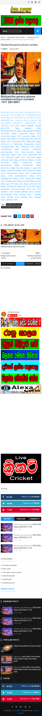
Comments (34, 519)
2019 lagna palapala (9, 565)
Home (3, 37)
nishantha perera (8, 583)
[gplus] (21, 707)
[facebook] (28, 2)
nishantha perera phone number (11, 207)
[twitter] (32, 2)
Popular (21, 519)
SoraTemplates (16, 711)
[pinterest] (36, 2)
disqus (37, 263)
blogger (20, 263)
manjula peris (7, 579)
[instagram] (39, 2)
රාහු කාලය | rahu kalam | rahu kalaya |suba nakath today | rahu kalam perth (27, 659)
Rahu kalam (6, 569)
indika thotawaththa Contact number (27, 646)
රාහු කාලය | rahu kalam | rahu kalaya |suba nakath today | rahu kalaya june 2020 (27, 669)
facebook (29, 263)
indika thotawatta (8, 576)
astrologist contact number (16, 37)
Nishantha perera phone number (13, 247)
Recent (7, 519)
